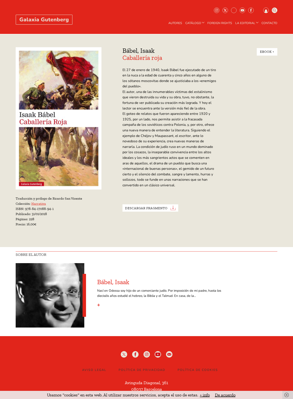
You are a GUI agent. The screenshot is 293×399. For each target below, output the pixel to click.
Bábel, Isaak (138, 51)
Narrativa (38, 204)
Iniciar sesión (266, 10)
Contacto (269, 23)
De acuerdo (225, 394)
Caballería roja (142, 58)
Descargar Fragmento (146, 208)
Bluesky (234, 10)
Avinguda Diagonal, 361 (146, 382)
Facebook (251, 10)
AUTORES (175, 23)
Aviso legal (94, 370)
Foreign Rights (219, 23)
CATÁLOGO (193, 23)
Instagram (216, 10)
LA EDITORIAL (245, 23)
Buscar (274, 10)
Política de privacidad (142, 370)
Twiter (225, 10)
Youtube (242, 10)
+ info (205, 394)
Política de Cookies (198, 370)
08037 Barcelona (146, 389)
